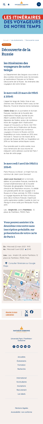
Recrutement (22, 390)
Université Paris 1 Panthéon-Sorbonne (21, 340)
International (22, 378)
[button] (21, 283)
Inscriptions (21, 386)
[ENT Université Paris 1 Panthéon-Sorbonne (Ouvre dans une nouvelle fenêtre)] (9, 4)
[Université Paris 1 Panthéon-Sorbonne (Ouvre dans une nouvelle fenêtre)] (21, 4)
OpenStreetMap (27, 300)
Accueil (5, 40)
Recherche (21, 369)
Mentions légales (21, 408)
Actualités (21, 357)
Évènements (21, 361)
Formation (21, 365)
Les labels (21, 394)
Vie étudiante (21, 382)
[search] (4, 4)
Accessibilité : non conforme (21, 412)
